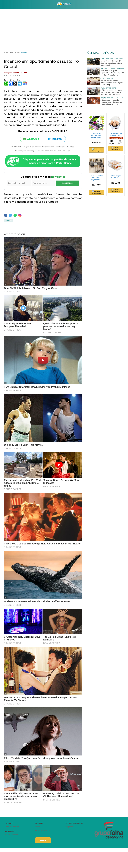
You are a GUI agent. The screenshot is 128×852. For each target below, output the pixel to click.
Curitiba (8, 220)
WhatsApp (33, 139)
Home (6, 53)
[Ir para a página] (64, 4)
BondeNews (15, 53)
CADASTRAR (67, 183)
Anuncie (43, 840)
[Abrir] (1, 4)
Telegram (57, 139)
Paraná (24, 53)
